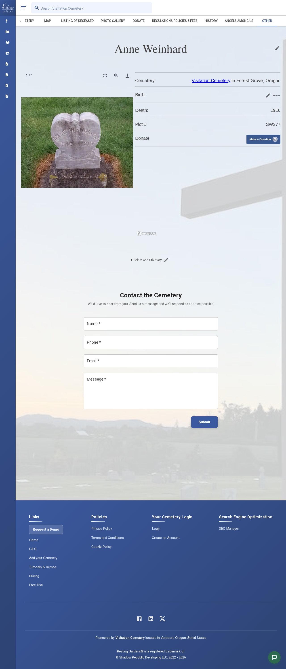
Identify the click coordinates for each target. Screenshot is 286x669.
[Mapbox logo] (146, 233)
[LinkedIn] (151, 620)
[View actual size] (116, 75)
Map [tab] (47, 21)
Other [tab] (267, 21)
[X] (162, 620)
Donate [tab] (139, 21)
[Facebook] (139, 620)
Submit (204, 422)
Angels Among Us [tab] (239, 21)
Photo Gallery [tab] (113, 21)
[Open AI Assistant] (274, 657)
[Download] (127, 75)
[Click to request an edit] (277, 48)
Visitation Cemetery (211, 80)
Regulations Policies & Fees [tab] (175, 21)
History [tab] (211, 21)
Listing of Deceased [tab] (77, 21)
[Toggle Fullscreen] (105, 75)
